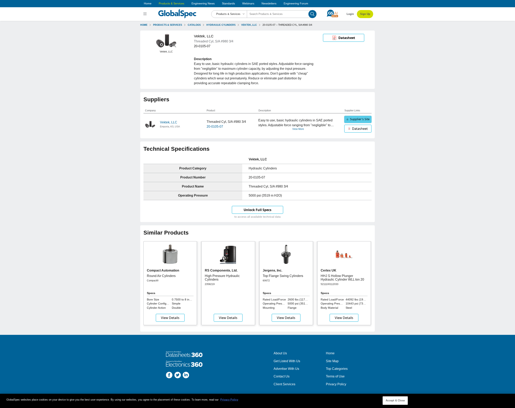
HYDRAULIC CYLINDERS (221, 25)
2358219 (210, 284)
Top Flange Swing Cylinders (283, 276)
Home (147, 3)
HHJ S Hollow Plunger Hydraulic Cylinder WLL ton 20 (342, 277)
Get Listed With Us (287, 361)
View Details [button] (170, 318)
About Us (280, 353)
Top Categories (337, 368)
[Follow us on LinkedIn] (186, 376)
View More (298, 129)
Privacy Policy (336, 384)
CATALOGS (194, 25)
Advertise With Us (286, 368)
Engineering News (203, 3)
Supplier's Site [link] (360, 119)
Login (350, 13)
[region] (257, 401)
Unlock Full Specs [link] (257, 210)
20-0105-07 (215, 126)
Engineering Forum (296, 3)
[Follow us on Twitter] (177, 376)
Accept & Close (395, 400)
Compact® (153, 280)
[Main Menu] (145, 14)
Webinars (248, 3)
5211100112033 (329, 284)
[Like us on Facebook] (169, 376)
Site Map (332, 361)
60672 (266, 280)
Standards (228, 3)
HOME (143, 25)
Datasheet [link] (346, 38)
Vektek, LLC (168, 122)
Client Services (284, 384)
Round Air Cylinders (161, 276)
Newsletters (269, 3)
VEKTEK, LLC (249, 25)
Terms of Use (335, 376)
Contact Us (281, 376)
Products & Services (171, 3)
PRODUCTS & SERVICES (167, 25)
